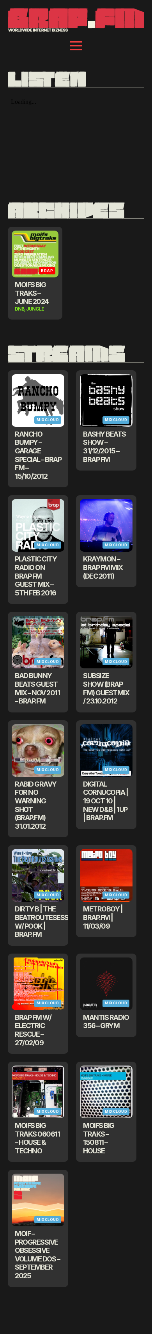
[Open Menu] (76, 45)
